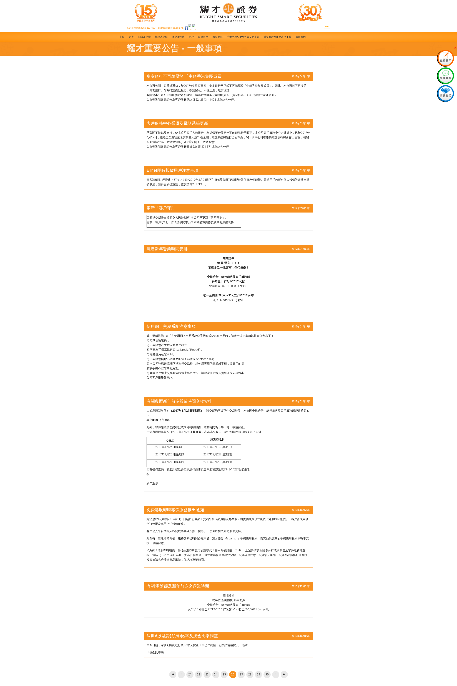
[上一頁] (181, 674)
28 (250, 674)
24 (215, 674)
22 (198, 674)
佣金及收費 (178, 36)
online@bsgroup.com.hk (171, 27)
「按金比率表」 (157, 652)
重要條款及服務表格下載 (277, 36)
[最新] (172, 674)
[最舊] (284, 674)
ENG (327, 26)
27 (241, 674)
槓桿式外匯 (161, 36)
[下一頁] (275, 674)
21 (190, 674)
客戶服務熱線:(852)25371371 (142, 27)
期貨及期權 (144, 36)
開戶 (191, 36)
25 (224, 674)
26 (232, 674)
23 (207, 674)
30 (267, 674)
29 (258, 674)
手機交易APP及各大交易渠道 (243, 36)
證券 (131, 36)
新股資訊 (217, 36)
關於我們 (301, 36)
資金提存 (203, 36)
